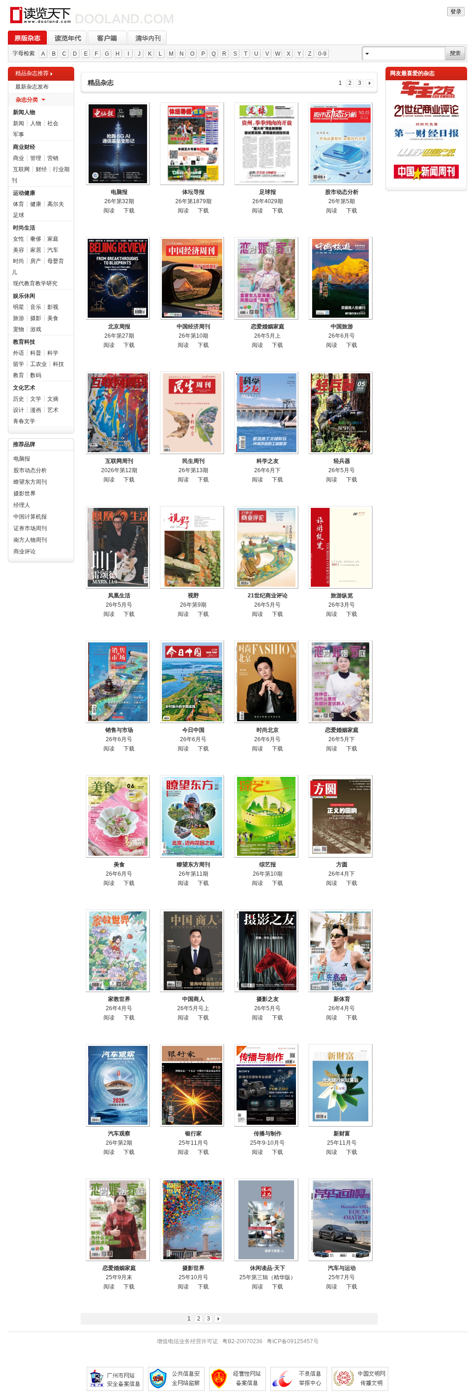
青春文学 (24, 421)
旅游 (18, 318)
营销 (52, 158)
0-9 (322, 54)
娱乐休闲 (24, 296)
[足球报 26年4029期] (266, 143)
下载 (129, 210)
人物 (35, 123)
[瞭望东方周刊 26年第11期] (192, 816)
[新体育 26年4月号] (340, 950)
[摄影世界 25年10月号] (192, 1219)
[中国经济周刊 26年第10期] (192, 278)
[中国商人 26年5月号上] (192, 950)
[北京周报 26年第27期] (118, 278)
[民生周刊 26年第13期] (192, 412)
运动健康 (24, 193)
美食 (52, 318)
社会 (52, 123)
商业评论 (24, 551)
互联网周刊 (119, 461)
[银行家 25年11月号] (192, 1085)
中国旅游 (342, 326)
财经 (41, 169)
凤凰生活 (119, 595)
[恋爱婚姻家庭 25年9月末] (118, 1219)
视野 (193, 595)
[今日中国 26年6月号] (192, 681)
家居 (35, 250)
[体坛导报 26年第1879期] (192, 143)
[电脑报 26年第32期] (118, 143)
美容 (18, 250)
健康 (35, 204)
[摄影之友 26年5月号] (266, 950)
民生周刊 (193, 461)
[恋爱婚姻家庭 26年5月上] (266, 278)
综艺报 (267, 864)
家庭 (52, 239)
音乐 (35, 307)
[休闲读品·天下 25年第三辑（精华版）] (266, 1219)
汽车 (52, 250)
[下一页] (369, 83)
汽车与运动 (342, 1268)
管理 (35, 158)
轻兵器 (342, 461)
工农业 (38, 364)
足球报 (267, 192)
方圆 (341, 864)
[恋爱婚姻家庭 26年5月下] (340, 681)
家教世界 (119, 999)
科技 (58, 364)
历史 (18, 399)
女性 (18, 239)
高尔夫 (55, 204)
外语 (18, 353)
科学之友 (268, 461)
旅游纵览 (342, 595)
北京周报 (119, 326)
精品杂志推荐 (32, 73)
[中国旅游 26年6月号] (340, 278)
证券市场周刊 (30, 528)
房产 (35, 261)
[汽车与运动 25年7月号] (340, 1219)
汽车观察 (119, 1133)
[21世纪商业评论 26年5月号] (266, 547)
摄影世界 (24, 493)
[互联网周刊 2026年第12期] (118, 412)
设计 (18, 410)
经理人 (21, 505)
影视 (52, 307)
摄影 (35, 318)
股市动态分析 (30, 470)
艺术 (52, 410)
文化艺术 (24, 387)
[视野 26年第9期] (192, 547)
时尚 (18, 261)
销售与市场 (119, 730)
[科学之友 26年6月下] (266, 412)
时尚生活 (24, 227)
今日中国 (193, 730)
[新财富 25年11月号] (340, 1085)
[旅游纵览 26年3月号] (340, 547)
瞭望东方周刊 (30, 482)
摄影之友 (268, 999)
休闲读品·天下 (267, 1268)
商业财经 (24, 147)
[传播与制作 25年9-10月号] (266, 1085)
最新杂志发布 (32, 86)
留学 (18, 364)
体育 (18, 204)
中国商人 (193, 999)
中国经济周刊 (193, 326)
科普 (35, 353)
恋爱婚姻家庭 (267, 326)
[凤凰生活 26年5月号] (118, 547)
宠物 (18, 329)
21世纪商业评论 (268, 595)
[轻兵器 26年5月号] (340, 412)
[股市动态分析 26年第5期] (340, 143)
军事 (18, 134)
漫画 (35, 410)
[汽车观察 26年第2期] (118, 1085)
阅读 (109, 210)
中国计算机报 (30, 516)
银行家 (193, 1133)
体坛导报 (193, 192)
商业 (18, 158)
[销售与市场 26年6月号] (118, 681)
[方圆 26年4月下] (340, 816)
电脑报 (21, 458)
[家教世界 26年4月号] (118, 950)
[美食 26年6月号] (118, 816)
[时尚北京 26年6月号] (266, 681)
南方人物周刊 (30, 540)
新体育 (342, 999)
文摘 (52, 399)
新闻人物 (24, 112)
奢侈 (35, 239)
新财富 (342, 1133)
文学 (35, 399)
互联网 (21, 169)
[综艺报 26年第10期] (266, 816)
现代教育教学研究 (35, 283)
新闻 (18, 123)
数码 (35, 375)
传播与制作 (268, 1133)
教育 (18, 375)
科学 (52, 353)
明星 (18, 307)
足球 (18, 215)
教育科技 (24, 342)
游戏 (35, 329)
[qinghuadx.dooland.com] (92, 23)
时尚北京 (268, 730)
